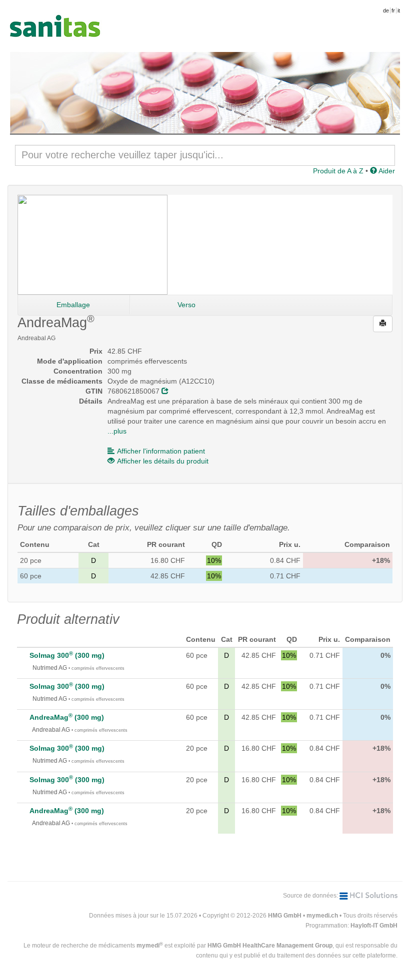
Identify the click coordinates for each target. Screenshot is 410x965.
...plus (117, 431)
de (386, 10)
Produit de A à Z (338, 171)
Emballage (73, 305)
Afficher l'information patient (161, 451)
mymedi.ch (322, 915)
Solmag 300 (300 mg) (67, 655)
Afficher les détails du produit (162, 461)
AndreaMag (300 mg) (67, 717)
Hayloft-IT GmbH (374, 925)
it (399, 10)
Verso (187, 305)
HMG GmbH (285, 915)
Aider (386, 171)
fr (393, 10)
